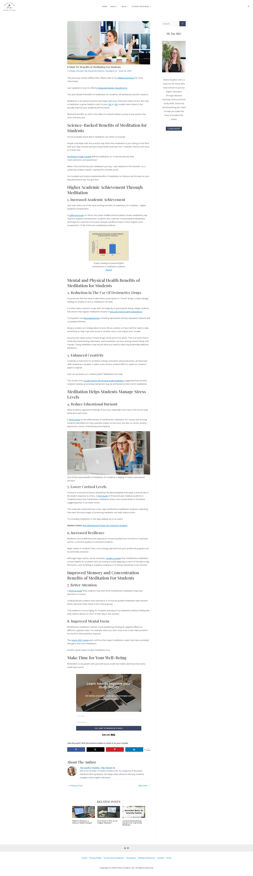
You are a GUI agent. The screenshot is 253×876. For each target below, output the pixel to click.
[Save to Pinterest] (115, 749)
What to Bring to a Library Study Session (82, 821)
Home (104, 6)
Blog (124, 6)
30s (116, 104)
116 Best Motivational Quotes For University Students (132, 822)
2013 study (103, 496)
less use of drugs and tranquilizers (126, 311)
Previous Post (75, 785)
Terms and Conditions (113, 858)
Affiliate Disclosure (125, 78)
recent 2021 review (80, 640)
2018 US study (75, 590)
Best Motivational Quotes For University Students (105, 525)
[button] (117, 6)
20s (109, 104)
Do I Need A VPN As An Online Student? (107, 821)
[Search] (182, 23)
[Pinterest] (128, 848)
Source (109, 270)
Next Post (144, 785)
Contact (160, 858)
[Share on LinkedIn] (134, 749)
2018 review (74, 419)
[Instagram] (125, 848)
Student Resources (140, 6)
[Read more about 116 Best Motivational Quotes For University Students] (133, 811)
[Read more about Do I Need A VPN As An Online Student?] (108, 811)
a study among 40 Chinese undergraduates (104, 380)
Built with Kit (108, 735)
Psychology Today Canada (79, 156)
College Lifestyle (75, 71)
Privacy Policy (95, 858)
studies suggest (113, 558)
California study (76, 215)
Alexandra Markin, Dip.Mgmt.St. (112, 88)
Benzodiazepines (92, 318)
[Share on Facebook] (76, 749)
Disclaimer (131, 858)
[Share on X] (95, 749)
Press (168, 858)
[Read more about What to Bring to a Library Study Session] (83, 811)
